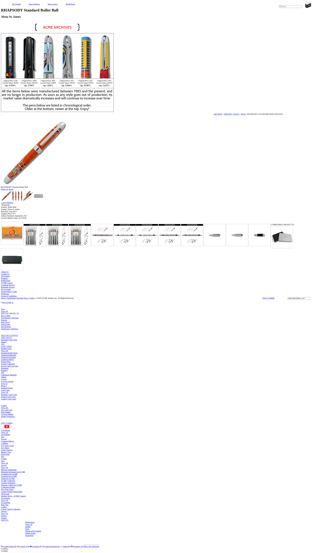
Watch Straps (30, 533)
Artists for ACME (8, 478)
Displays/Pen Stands (33, 531)
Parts (27, 529)
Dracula (4, 320)
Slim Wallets (6, 412)
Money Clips (6, 452)
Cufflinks (4, 443)
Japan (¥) (66, 546)
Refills (27, 527)
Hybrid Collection (8, 364)
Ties (2, 457)
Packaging (29, 535)
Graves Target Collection (10, 509)
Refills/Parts (70, 4)
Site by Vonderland (8, 298)
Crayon (4, 379)
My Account (6, 289)
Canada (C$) (24, 546)
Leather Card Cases (8, 399)
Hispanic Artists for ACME (11, 485)
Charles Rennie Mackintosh (11, 492)
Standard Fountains (8, 357)
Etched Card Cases (8, 397)
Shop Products (34, 4)
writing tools (231, 114)
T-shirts (4, 459)
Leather (4, 406)
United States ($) (9, 546)
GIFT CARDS (7, 423)
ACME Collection (8, 481)
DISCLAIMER (268, 298)
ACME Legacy (7, 283)
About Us (5, 272)
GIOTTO (4, 520)
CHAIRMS (5, 435)
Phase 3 (4, 386)
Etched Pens (5, 362)
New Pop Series (7, 489)
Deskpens (5, 368)
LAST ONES (6, 346)
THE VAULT (6, 338)
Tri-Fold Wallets (7, 414)
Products (4, 278)
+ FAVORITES (7, 203)
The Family (16, 4)
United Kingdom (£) (52, 546)
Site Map (19, 298)
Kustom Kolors (7, 388)
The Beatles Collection (10, 318)
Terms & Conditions (9, 296)
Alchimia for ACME (9, 476)
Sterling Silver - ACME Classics (13, 496)
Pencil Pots (5, 454)
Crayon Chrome (7, 381)
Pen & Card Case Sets (9, 366)
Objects (4, 511)
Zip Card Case (6, 410)
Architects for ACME (9, 474)
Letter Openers (6, 450)
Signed (3, 342)
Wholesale (5, 294)
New (3, 309)
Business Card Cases (9, 395)
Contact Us (5, 274)
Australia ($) (37, 546)
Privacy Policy (29, 298)
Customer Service (8, 285)
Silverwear (5, 494)
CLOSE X (9, 303)
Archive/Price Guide (9, 292)
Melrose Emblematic (9, 470)
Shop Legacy (53, 4)
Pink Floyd (5, 322)
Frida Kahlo (5, 324)
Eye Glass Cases (7, 446)
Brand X (4, 370)
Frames (4, 518)
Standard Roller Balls (9, 353)
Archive (218, 114)
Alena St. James (7, 189)
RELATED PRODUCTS (33, 222)
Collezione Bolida (8, 487)
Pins (2, 437)
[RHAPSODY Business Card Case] (12, 233)
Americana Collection (9, 329)
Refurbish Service (8, 287)
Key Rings (5, 448)
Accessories (5, 430)
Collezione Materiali (9, 375)
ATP (3, 344)
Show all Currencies (91, 546)
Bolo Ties (4, 505)
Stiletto (3, 377)
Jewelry (4, 439)
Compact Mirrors (7, 441)
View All (4, 311)
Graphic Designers (8, 483)
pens (243, 114)
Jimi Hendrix (6, 327)
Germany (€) (78, 546)
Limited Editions (7, 360)
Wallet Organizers (8, 417)
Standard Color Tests (9, 340)
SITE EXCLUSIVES (9, 335)
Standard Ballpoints (8, 355)
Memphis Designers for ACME (13, 472)
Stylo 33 (4, 384)
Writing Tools (6, 349)
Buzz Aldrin (5, 316)
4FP (2, 373)
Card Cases (5, 390)
